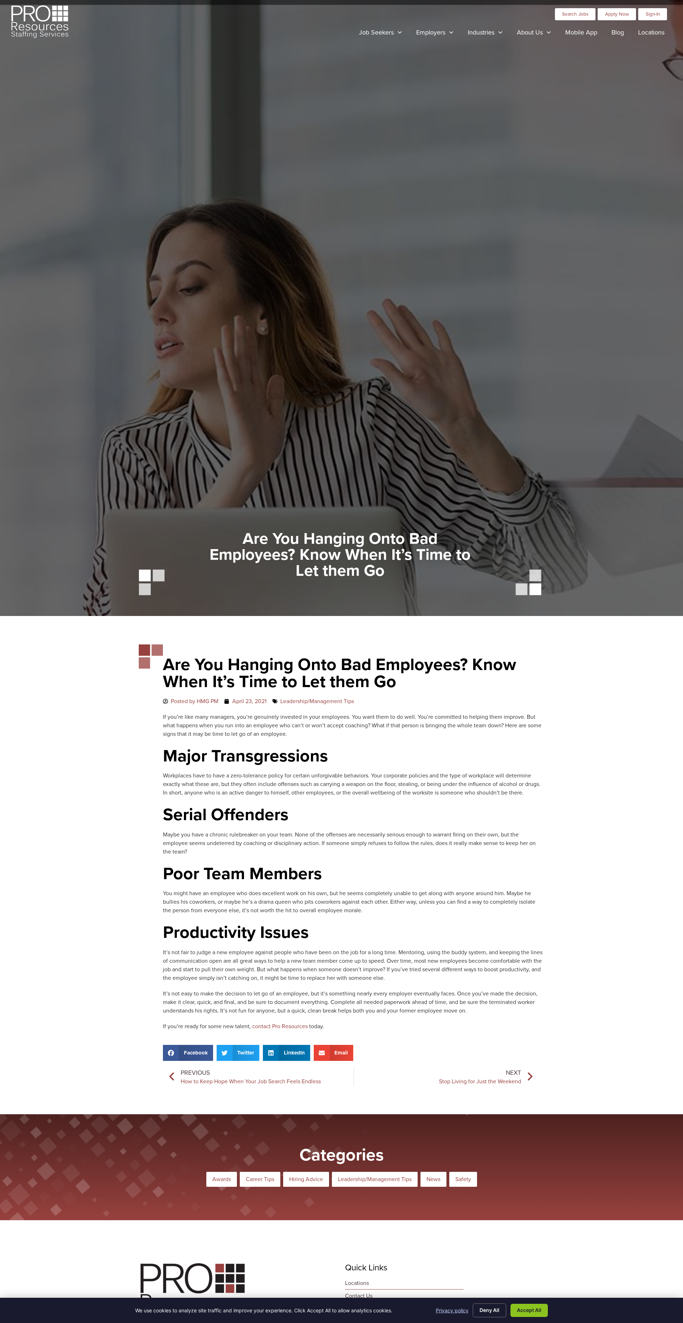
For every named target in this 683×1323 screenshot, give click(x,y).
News (433, 1179)
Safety (463, 1179)
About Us (537, 34)
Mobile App (584, 34)
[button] (188, 1053)
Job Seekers (384, 34)
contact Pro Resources (280, 1026)
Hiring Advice (306, 1179)
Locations (655, 34)
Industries (489, 34)
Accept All (529, 1310)
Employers (438, 34)
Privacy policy (452, 1310)
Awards (221, 1179)
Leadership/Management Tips (317, 701)
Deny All (489, 1310)
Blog (621, 34)
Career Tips (260, 1179)
